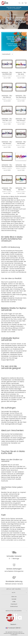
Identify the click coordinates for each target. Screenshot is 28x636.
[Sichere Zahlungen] (14, 565)
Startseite (13, 14)
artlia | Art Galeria (13, 589)
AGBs (14, 601)
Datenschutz (14, 606)
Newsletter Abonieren (14, 610)
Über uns (14, 596)
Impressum (14, 604)
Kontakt (14, 599)
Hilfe (13, 592)
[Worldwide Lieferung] (14, 577)
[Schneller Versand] (14, 552)
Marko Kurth (15, 196)
